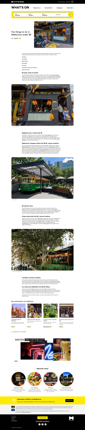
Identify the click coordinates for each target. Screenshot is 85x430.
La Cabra (39, 221)
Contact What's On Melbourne (42, 421)
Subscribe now (69, 400)
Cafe (60, 326)
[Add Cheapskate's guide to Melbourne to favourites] (14, 327)
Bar (12, 326)
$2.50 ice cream (25, 69)
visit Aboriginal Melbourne (25, 412)
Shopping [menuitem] (59, 8)
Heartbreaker (25, 223)
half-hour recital (55, 281)
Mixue (32, 289)
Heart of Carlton (55, 75)
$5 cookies (24, 59)
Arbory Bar (46, 223)
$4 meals (24, 56)
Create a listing (61, 1)
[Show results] (70, 15)
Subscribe (68, 1)
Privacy (13, 418)
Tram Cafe (46, 149)
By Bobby (42, 150)
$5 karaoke (24, 63)
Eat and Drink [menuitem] (48, 8)
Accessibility (14, 420)
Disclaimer (13, 416)
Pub (12, 38)
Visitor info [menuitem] (70, 8)
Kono (55, 209)
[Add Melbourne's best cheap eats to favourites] (30, 327)
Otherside (51, 146)
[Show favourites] (72, 2)
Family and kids (46, 326)
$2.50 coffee (25, 61)
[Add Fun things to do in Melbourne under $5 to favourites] (20, 38)
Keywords (58, 14)
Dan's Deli (40, 218)
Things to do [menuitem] (36, 8)
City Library (48, 135)
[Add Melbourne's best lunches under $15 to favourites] (62, 327)
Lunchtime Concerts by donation (29, 67)
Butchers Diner (25, 146)
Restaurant (16, 38)
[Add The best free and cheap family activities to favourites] (51, 327)
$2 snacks (24, 65)
